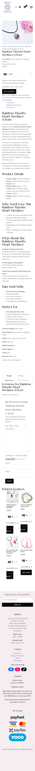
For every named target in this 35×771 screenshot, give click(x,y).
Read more (26, 572)
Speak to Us (17, 653)
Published (8, 100)
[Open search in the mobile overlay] (16, 7)
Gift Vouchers (17, 661)
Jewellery (21, 98)
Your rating (9, 426)
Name (7, 463)
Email (7, 471)
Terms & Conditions (17, 683)
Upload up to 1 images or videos (17, 455)
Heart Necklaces (23, 95)
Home (4, 46)
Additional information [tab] (14, 105)
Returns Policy (17, 680)
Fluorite (21, 46)
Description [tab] (10, 102)
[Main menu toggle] (31, 7)
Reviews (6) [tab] (10, 107)
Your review (9, 429)
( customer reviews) (9, 64)
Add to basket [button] (9, 530)
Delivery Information (17, 656)
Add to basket (9, 91)
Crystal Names (12, 46)
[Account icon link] (20, 7)
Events (17, 658)
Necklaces (28, 98)
